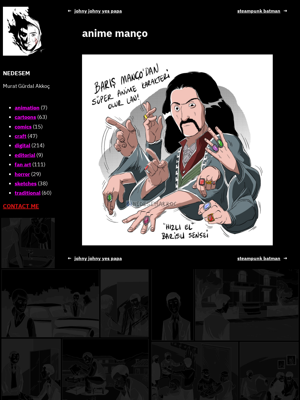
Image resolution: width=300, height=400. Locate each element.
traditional (27, 192)
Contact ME (21, 206)
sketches (26, 183)
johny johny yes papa (98, 11)
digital (22, 145)
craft (20, 136)
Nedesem (16, 73)
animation (27, 107)
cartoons (25, 117)
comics (23, 126)
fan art (23, 164)
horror (22, 174)
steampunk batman (258, 11)
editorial (25, 155)
